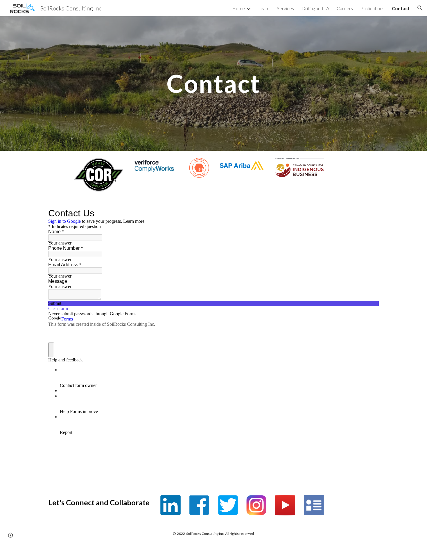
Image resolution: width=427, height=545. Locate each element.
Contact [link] (401, 8)
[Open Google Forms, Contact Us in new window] (370, 213)
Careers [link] (345, 8)
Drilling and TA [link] (315, 8)
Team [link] (264, 8)
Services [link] (285, 8)
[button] (420, 8)
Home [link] (238, 8)
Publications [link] (372, 8)
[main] (213, 83)
